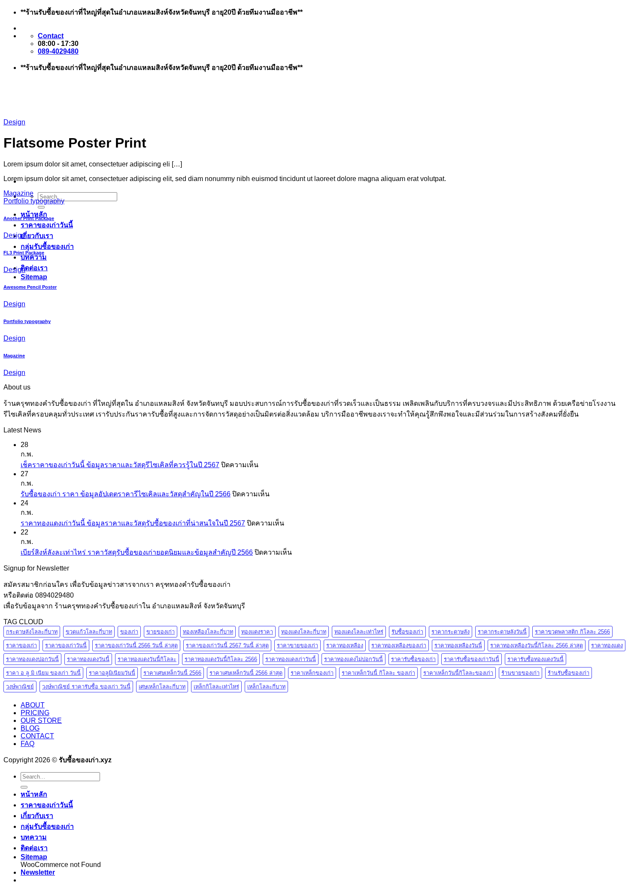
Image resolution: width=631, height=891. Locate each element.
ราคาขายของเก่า (297, 645)
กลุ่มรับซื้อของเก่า (47, 246)
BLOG (30, 728)
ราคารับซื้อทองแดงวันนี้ (535, 659)
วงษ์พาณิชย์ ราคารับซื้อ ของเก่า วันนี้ (86, 686)
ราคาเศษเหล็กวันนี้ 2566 (172, 673)
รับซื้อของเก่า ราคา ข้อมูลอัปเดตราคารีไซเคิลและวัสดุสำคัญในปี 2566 (126, 494)
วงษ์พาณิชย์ (20, 686)
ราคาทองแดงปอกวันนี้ (32, 659)
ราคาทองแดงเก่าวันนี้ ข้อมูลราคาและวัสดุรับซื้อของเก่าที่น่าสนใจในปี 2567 (133, 523)
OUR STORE (41, 720)
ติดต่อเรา (34, 268)
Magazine (18, 193)
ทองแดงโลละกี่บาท (303, 631)
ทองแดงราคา (257, 631)
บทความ (34, 257)
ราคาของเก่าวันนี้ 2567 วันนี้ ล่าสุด (227, 645)
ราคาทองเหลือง (344, 645)
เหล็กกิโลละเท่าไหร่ (216, 686)
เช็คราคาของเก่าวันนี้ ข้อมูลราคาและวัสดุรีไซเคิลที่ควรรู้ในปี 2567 (120, 464)
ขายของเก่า (160, 631)
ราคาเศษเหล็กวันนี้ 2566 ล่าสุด (245, 673)
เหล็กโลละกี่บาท (266, 686)
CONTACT (37, 736)
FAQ (27, 743)
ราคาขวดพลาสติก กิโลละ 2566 (572, 631)
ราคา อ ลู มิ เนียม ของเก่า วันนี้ (43, 673)
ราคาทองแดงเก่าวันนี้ (290, 659)
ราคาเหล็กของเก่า (312, 673)
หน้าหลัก (34, 214)
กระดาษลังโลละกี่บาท (32, 631)
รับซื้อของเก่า (407, 631)
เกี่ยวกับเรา (37, 235)
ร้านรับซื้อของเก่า (568, 673)
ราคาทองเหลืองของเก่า (398, 645)
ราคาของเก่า (21, 645)
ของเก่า (129, 631)
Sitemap (34, 277)
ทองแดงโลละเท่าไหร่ (358, 631)
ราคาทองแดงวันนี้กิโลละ (147, 659)
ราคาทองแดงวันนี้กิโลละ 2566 (221, 659)
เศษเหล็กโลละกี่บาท (162, 686)
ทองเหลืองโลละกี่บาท (208, 631)
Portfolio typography (33, 201)
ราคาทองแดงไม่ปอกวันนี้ (353, 659)
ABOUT (33, 705)
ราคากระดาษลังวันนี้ (502, 631)
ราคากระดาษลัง (450, 631)
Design (14, 122)
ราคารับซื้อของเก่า (413, 659)
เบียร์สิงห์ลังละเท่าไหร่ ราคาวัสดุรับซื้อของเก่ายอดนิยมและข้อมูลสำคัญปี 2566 (137, 552)
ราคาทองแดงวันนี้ (88, 659)
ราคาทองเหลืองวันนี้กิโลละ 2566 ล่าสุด (536, 645)
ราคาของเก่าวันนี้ (47, 225)
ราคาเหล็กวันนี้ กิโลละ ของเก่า (378, 673)
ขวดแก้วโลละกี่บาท (89, 631)
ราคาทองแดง (607, 645)
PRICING (35, 712)
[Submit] (41, 207)
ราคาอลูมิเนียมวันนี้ (112, 673)
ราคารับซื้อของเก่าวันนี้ (471, 659)
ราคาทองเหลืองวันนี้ (458, 645)
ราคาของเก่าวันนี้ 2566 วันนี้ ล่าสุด (136, 645)
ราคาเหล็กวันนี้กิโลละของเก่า (458, 673)
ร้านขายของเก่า (520, 673)
